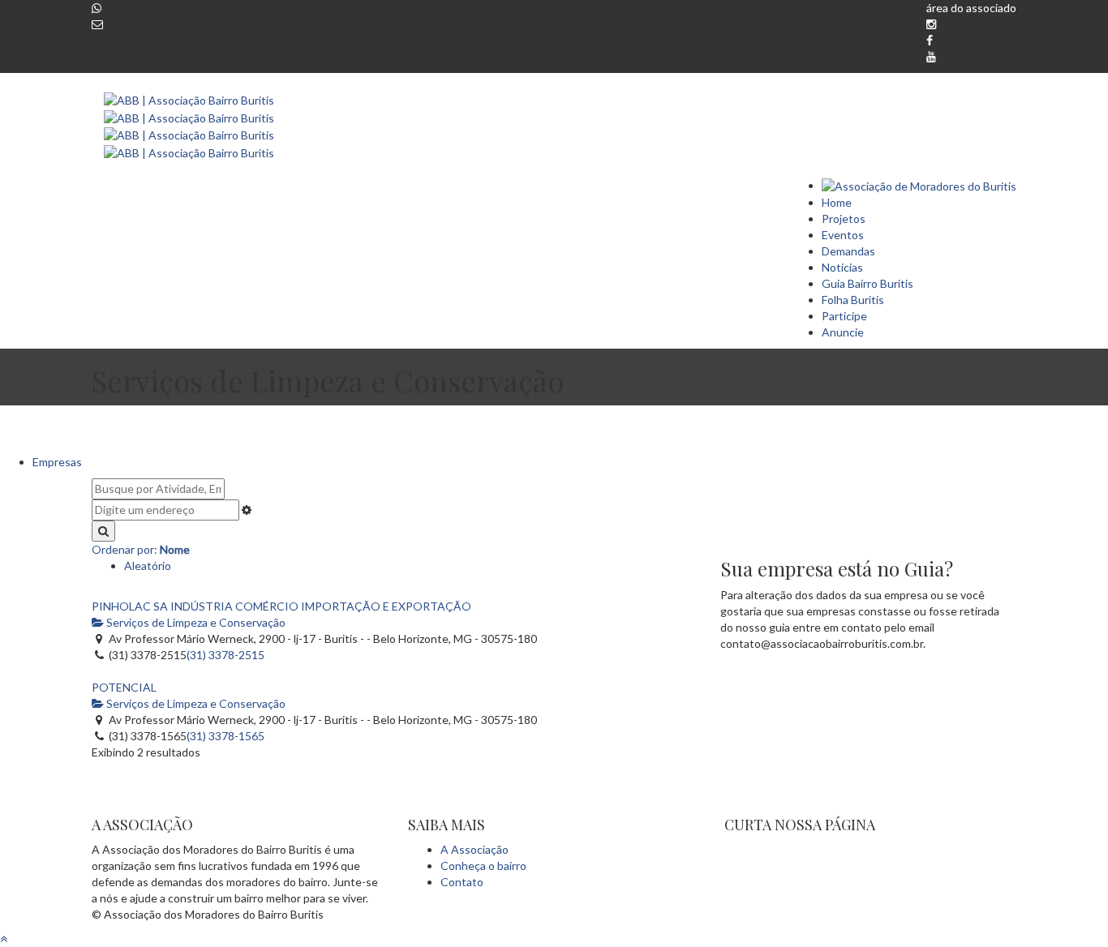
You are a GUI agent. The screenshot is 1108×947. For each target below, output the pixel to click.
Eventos (843, 235)
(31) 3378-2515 (225, 655)
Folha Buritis (853, 299)
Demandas (848, 251)
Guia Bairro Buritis (867, 283)
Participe (844, 316)
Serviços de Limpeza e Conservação (195, 622)
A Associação (474, 849)
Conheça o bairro (483, 865)
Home (837, 202)
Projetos (843, 218)
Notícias (842, 267)
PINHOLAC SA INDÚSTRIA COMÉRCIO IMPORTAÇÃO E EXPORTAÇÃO (281, 606)
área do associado (971, 8)
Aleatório (147, 565)
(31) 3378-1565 (225, 736)
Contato (461, 882)
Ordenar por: (141, 549)
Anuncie (843, 332)
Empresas (57, 462)
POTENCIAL (124, 687)
